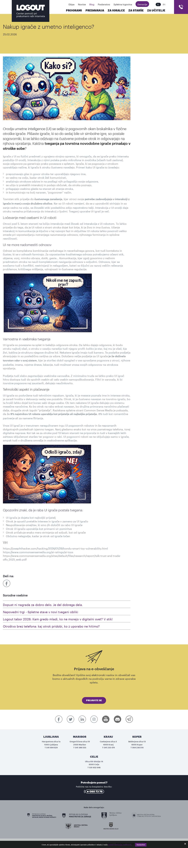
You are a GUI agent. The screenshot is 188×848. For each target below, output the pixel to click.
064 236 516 (137, 748)
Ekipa (71, 4)
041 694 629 (52, 748)
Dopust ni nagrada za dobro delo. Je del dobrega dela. (43, 604)
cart (181, 7)
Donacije (142, 4)
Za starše (136, 10)
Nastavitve (141, 845)
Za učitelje (156, 10)
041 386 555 (80, 748)
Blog (91, 4)
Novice (82, 4)
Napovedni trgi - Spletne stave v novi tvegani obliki (40, 611)
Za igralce (116, 10)
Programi (74, 10)
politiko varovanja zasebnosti (119, 845)
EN (164, 4)
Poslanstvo (104, 4)
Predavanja (94, 10)
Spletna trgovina (123, 4)
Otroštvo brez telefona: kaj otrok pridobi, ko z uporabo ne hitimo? (51, 625)
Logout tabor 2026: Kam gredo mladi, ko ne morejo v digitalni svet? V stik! (58, 618)
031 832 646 (94, 767)
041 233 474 (109, 748)
